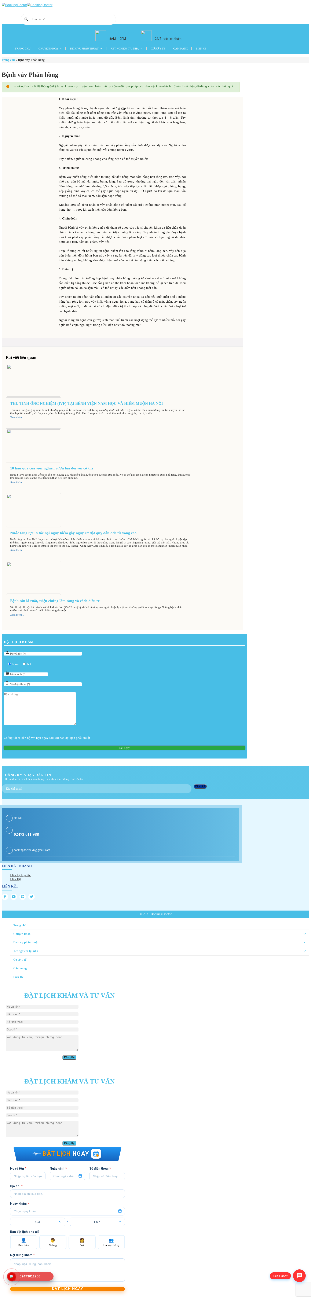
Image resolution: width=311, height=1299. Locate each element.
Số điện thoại (100, 1168)
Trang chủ (22, 48)
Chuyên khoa (48, 48)
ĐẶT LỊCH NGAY (67, 1289)
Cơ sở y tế (158, 48)
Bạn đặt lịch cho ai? (24, 1232)
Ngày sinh (58, 1168)
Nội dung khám (22, 1255)
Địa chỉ (16, 1186)
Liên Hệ (201, 48)
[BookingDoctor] (27, 5)
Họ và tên (18, 1168)
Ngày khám (19, 1204)
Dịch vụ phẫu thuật (84, 48)
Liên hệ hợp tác (20, 875)
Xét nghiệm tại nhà (125, 48)
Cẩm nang (180, 48)
